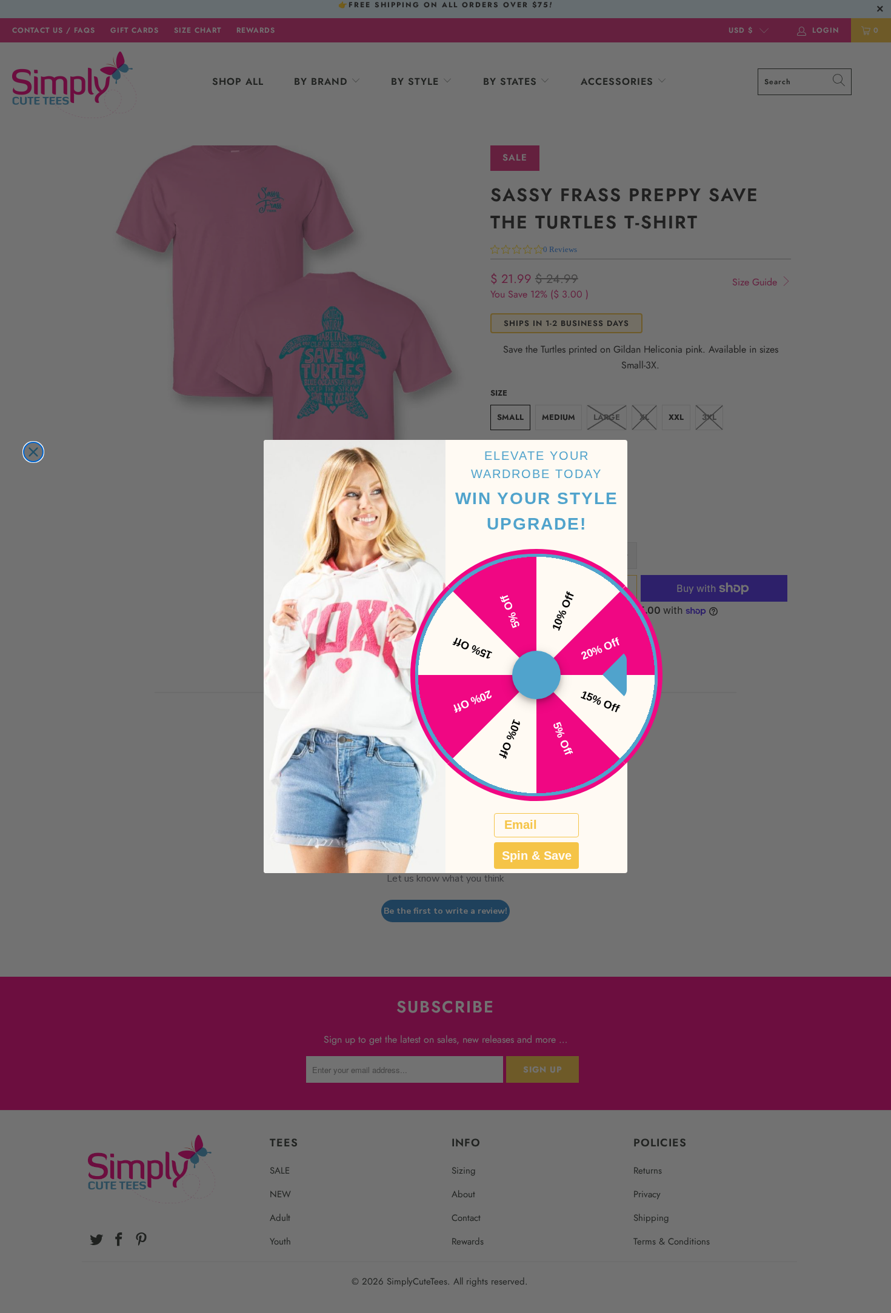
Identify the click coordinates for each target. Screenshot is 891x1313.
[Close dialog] (33, 452)
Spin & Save (537, 855)
